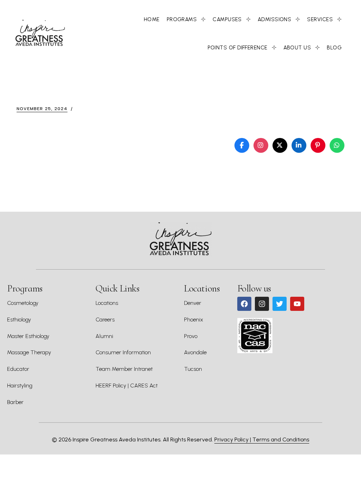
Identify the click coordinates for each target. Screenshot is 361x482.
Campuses (227, 19)
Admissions (275, 19)
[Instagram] (262, 304)
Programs (182, 19)
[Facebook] (244, 304)
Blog (334, 47)
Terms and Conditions (280, 439)
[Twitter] (280, 304)
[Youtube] (297, 304)
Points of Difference (238, 47)
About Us (297, 47)
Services (320, 19)
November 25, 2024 (42, 108)
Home (152, 19)
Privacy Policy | (233, 439)
